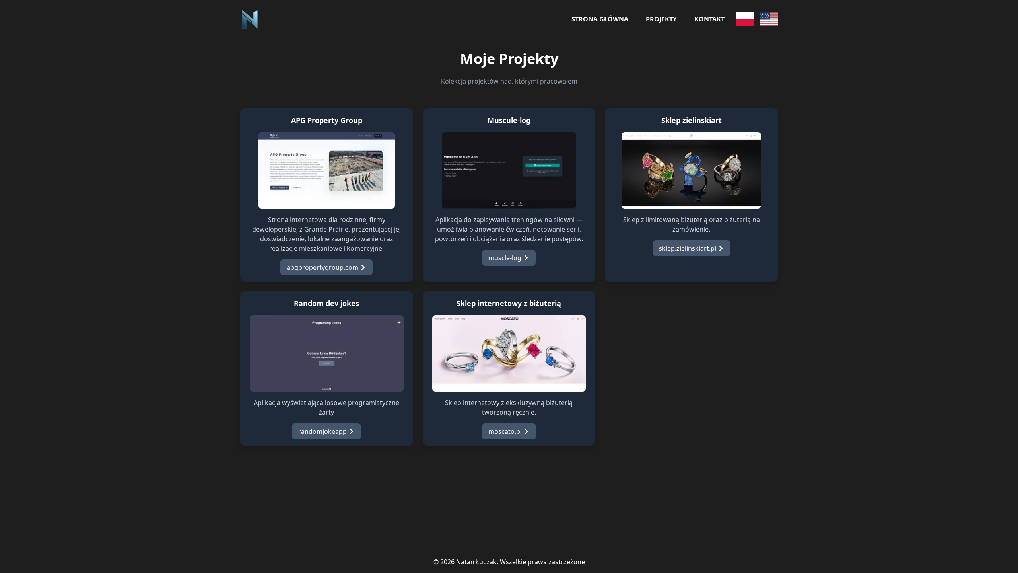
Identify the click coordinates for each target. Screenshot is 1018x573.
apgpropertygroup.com (322, 267)
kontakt (709, 19)
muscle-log (504, 257)
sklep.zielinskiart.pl (687, 248)
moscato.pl (505, 431)
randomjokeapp (322, 431)
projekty (661, 19)
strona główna (599, 19)
